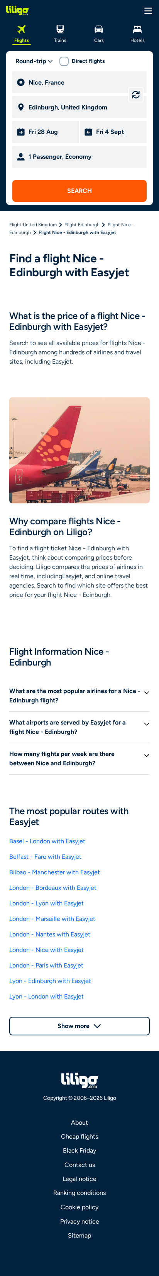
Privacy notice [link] (79, 1221)
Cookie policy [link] (79, 1207)
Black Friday (79, 1150)
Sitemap (79, 1235)
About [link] (79, 1122)
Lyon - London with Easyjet (46, 996)
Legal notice (79, 1178)
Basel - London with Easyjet (47, 841)
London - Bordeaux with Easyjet (52, 887)
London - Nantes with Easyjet (49, 934)
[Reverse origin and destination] (136, 94)
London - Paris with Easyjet (46, 965)
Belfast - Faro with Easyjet (45, 856)
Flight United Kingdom (33, 224)
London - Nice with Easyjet (46, 950)
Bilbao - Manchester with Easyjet (54, 872)
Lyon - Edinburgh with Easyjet (50, 981)
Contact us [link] (79, 1165)
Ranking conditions (79, 1192)
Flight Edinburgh (82, 224)
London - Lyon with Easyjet (46, 903)
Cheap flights (79, 1136)
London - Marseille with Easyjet (52, 918)
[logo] (17, 10)
